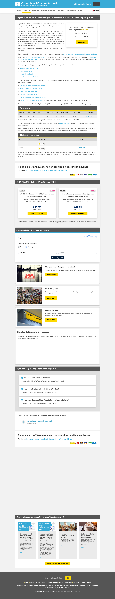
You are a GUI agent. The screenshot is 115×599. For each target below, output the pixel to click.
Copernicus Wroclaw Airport (39, 4)
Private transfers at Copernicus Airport (31, 88)
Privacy (83, 582)
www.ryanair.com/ (64, 123)
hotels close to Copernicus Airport (31, 100)
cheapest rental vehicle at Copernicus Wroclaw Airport (49, 439)
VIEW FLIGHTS (90, 116)
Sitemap (89, 582)
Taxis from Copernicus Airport (29, 94)
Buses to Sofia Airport (26, 71)
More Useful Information (57, 563)
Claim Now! (51, 274)
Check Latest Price (37, 213)
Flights (26, 10)
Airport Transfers (48, 10)
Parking (61, 10)
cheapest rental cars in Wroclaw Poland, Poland (46, 171)
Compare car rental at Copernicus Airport (32, 85)
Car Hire (35, 10)
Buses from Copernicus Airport (29, 91)
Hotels (80, 10)
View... (21, 552)
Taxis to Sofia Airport (26, 74)
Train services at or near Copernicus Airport (33, 97)
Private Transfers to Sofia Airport (30, 68)
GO (96, 4)
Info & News (71, 10)
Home (19, 10)
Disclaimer (76, 582)
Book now (82, 42)
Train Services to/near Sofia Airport (30, 77)
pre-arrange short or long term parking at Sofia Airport (80, 54)
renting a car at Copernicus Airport (34, 57)
